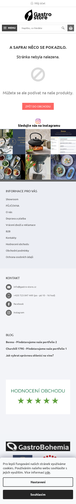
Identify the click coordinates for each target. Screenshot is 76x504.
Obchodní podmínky (17, 250)
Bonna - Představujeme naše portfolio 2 (31, 342)
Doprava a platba (16, 218)
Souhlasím (38, 494)
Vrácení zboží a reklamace (20, 224)
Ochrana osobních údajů (19, 257)
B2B (8, 231)
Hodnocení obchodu (17, 244)
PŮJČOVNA (12, 205)
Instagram (19, 312)
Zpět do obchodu (38, 106)
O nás (9, 212)
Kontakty (11, 237)
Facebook (19, 303)
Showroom (12, 199)
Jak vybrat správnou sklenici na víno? (30, 355)
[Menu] (9, 28)
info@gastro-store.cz (25, 286)
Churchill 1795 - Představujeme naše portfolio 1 (36, 348)
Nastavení (38, 482)
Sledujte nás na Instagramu (39, 125)
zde (47, 472)
